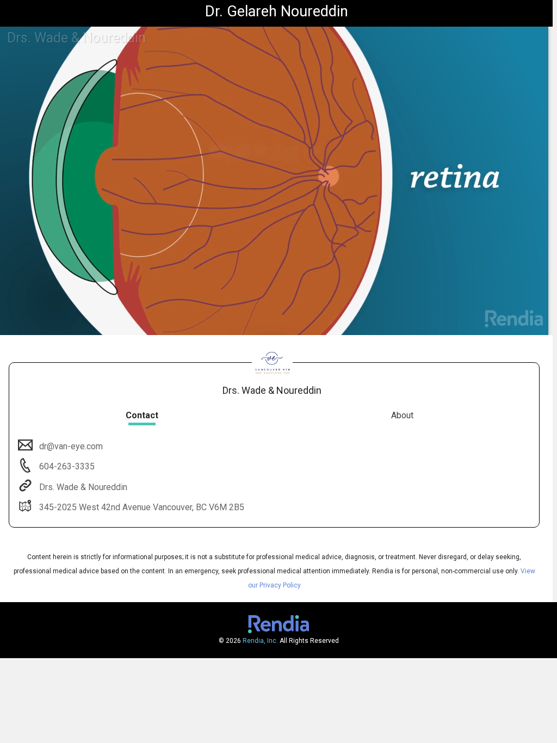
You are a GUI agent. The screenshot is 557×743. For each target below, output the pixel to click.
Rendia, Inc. (260, 641)
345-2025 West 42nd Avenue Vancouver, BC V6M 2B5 (141, 507)
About (402, 415)
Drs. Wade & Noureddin (83, 487)
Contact (142, 415)
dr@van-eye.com (71, 446)
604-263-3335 (66, 466)
